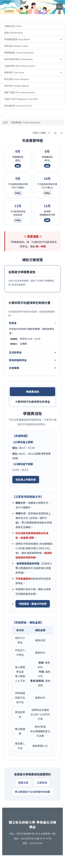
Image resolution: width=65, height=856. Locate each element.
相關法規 (23, 782)
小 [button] (49, 133)
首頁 (5, 122)
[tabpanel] (32, 583)
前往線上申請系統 (26, 479)
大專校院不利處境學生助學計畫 (29, 303)
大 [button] (61, 133)
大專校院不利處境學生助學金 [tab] (32, 402)
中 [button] (55, 133)
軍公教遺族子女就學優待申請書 (32, 792)
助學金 (13, 323)
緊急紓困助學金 (18, 360)
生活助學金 (15, 352)
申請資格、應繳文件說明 (33, 604)
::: (2, 19)
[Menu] (59, 6)
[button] (32, 39)
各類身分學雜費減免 (21, 272)
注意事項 (42, 782)
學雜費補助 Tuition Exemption (26, 122)
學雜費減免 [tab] (32, 392)
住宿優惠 (14, 368)
